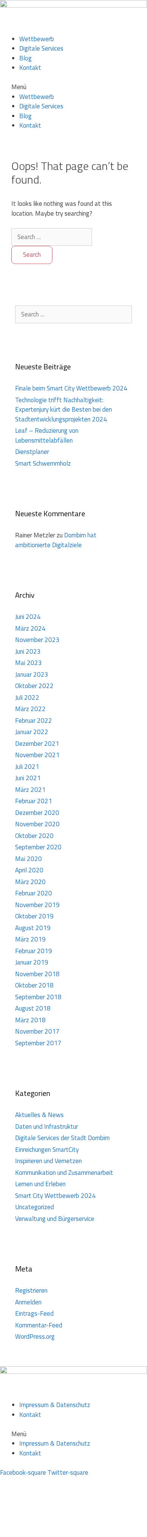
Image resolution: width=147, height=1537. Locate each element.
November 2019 (37, 905)
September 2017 (38, 1043)
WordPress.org (35, 1336)
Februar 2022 (33, 720)
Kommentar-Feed (38, 1325)
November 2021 (37, 755)
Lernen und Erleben (40, 1184)
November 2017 (37, 1031)
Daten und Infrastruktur (46, 1126)
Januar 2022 (31, 732)
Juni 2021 (28, 778)
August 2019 (33, 928)
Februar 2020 (33, 893)
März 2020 (30, 882)
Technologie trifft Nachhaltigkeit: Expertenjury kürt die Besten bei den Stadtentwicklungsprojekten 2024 (63, 409)
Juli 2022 (27, 697)
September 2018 (38, 997)
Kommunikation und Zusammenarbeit (64, 1172)
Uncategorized (34, 1207)
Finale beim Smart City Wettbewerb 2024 (71, 388)
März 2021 (30, 790)
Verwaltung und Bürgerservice (54, 1219)
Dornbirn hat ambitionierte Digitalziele (55, 540)
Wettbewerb (36, 39)
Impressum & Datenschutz (54, 1405)
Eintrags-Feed (34, 1313)
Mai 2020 (28, 859)
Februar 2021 (33, 801)
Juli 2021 (27, 767)
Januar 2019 (31, 962)
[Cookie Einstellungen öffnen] (56, 1532)
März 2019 (30, 939)
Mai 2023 (28, 663)
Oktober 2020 (34, 836)
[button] (73, 87)
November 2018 (37, 974)
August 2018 (33, 1008)
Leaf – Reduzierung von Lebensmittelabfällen (46, 435)
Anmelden (28, 1302)
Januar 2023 (31, 674)
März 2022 (30, 709)
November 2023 (37, 640)
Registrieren (31, 1290)
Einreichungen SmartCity (47, 1149)
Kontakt (30, 68)
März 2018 (30, 1020)
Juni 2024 (28, 617)
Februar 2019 (33, 951)
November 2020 (37, 824)
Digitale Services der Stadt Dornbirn (62, 1138)
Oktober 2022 (34, 686)
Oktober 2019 (34, 916)
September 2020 (38, 847)
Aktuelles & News (39, 1115)
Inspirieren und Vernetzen (48, 1161)
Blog (25, 58)
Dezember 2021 (37, 743)
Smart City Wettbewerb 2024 (55, 1196)
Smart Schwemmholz (43, 463)
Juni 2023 (28, 651)
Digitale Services (41, 48)
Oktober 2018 (34, 985)
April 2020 (29, 870)
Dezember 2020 (37, 813)
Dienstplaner (32, 452)
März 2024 (30, 628)
